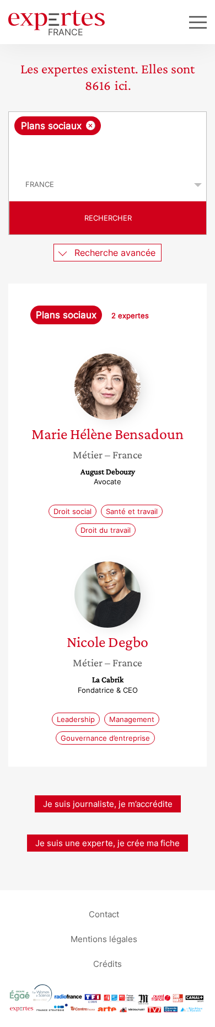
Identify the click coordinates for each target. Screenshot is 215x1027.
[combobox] (107, 140)
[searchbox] (108, 151)
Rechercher (108, 217)
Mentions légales (104, 938)
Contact (104, 913)
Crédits (107, 963)
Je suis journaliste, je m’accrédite (108, 804)
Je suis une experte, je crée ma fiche (107, 843)
